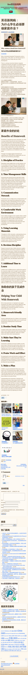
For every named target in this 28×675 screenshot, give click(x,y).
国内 (5, 640)
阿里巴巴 (7, 650)
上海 (7, 638)
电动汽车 (18, 644)
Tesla (11, 635)
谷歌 (2, 650)
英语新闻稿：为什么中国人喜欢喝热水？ (21, 466)
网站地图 (2, 669)
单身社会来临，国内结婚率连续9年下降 (11, 572)
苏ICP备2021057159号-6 (7, 663)
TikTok (17, 635)
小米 (21, 640)
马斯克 (19, 650)
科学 (6, 646)
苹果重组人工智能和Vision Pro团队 (10, 609)
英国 (19, 649)
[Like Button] (2, 398)
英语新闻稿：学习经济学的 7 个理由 (10, 549)
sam (17, 633)
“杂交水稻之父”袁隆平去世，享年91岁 (11, 578)
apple (3, 630)
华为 (22, 638)
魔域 (2, 666)
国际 (11, 640)
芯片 (15, 649)
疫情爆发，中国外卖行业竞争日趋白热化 (11, 556)
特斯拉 (7, 644)
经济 (19, 646)
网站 (2, 507)
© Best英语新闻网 (14, 656)
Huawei (13, 633)
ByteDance (8, 630)
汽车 (17, 642)
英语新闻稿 (3, 53)
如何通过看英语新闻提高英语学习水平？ (11, 576)
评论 (2, 500)
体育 (19, 638)
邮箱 (2, 504)
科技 (11, 646)
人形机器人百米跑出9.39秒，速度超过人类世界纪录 (14, 611)
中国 (13, 638)
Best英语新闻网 (14, 4)
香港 (14, 650)
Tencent (6, 635)
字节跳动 (16, 640)
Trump (22, 635)
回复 (24, 485)
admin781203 (11, 32)
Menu (11, 11)
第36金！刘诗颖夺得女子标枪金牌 (10, 563)
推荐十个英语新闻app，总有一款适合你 (11, 539)
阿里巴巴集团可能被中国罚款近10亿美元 (11, 568)
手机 (4, 642)
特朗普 (13, 644)
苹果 (23, 649)
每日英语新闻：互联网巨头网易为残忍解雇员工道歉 (14, 546)
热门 (5, 461)
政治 (8, 642)
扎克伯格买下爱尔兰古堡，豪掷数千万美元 (12, 614)
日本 (12, 642)
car (14, 631)
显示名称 (3, 502)
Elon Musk (8, 633)
